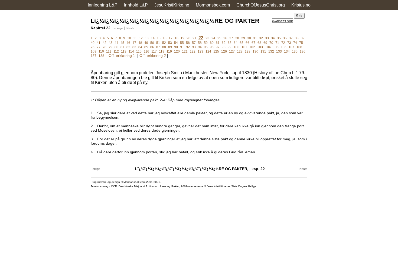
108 (299, 47)
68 (259, 43)
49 (146, 43)
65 (241, 43)
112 (116, 51)
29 (243, 38)
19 (182, 38)
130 (255, 51)
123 (200, 51)
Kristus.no (301, 5)
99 (229, 47)
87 (158, 47)
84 (140, 47)
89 (170, 47)
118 (161, 51)
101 (244, 47)
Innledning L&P (103, 5)
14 (153, 38)
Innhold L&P (136, 5)
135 (295, 51)
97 (218, 47)
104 (268, 47)
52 (164, 43)
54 (176, 43)
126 (224, 51)
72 (283, 43)
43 (110, 43)
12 (141, 38)
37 (291, 38)
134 (287, 51)
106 (283, 47)
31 (255, 38)
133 (279, 51)
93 (194, 47)
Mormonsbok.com (213, 5)
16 (165, 38)
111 (108, 51)
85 (146, 47)
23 (207, 38)
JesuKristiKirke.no (171, 5)
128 (240, 51)
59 (206, 43)
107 (291, 47)
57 (194, 43)
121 (185, 51)
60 (212, 43)
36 (285, 38)
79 (110, 47)
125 (216, 51)
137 (93, 56)
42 (104, 43)
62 (224, 43)
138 (101, 56)
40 (92, 43)
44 (116, 43)
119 (169, 51)
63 (229, 43)
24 (213, 38)
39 (303, 38)
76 (92, 47)
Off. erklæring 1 (122, 55)
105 (276, 47)
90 (176, 47)
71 (277, 43)
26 (225, 38)
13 (147, 38)
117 (154, 51)
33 (267, 38)
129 (247, 51)
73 (289, 43)
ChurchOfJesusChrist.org (260, 5)
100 (236, 47)
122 (192, 51)
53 (170, 43)
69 (265, 43)
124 (208, 51)
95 (206, 47)
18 (176, 38)
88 (164, 47)
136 (302, 51)
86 (152, 47)
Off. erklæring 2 (152, 55)
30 (249, 38)
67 (253, 43)
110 (101, 51)
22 (200, 37)
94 (200, 47)
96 (212, 47)
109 (93, 51)
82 (128, 47)
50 (152, 43)
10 (129, 38)
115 (139, 51)
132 (271, 51)
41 (98, 43)
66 (247, 43)
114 (131, 51)
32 (261, 38)
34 (273, 38)
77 (98, 47)
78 (104, 47)
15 (159, 38)
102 (252, 47)
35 (279, 38)
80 (116, 47)
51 (158, 43)
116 (146, 51)
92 (188, 47)
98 (224, 47)
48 (140, 43)
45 (122, 43)
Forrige (118, 28)
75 (301, 43)
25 (219, 38)
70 (271, 43)
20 (188, 38)
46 (128, 43)
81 (122, 47)
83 (134, 47)
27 (231, 38)
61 (218, 43)
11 (135, 38)
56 (188, 43)
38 (297, 38)
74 (295, 43)
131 (263, 51)
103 (260, 47)
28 (237, 38)
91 (182, 47)
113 (123, 51)
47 (134, 43)
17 (170, 38)
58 (200, 43)
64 (235, 43)
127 (232, 51)
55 (182, 43)
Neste (130, 28)
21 (194, 38)
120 (177, 51)
